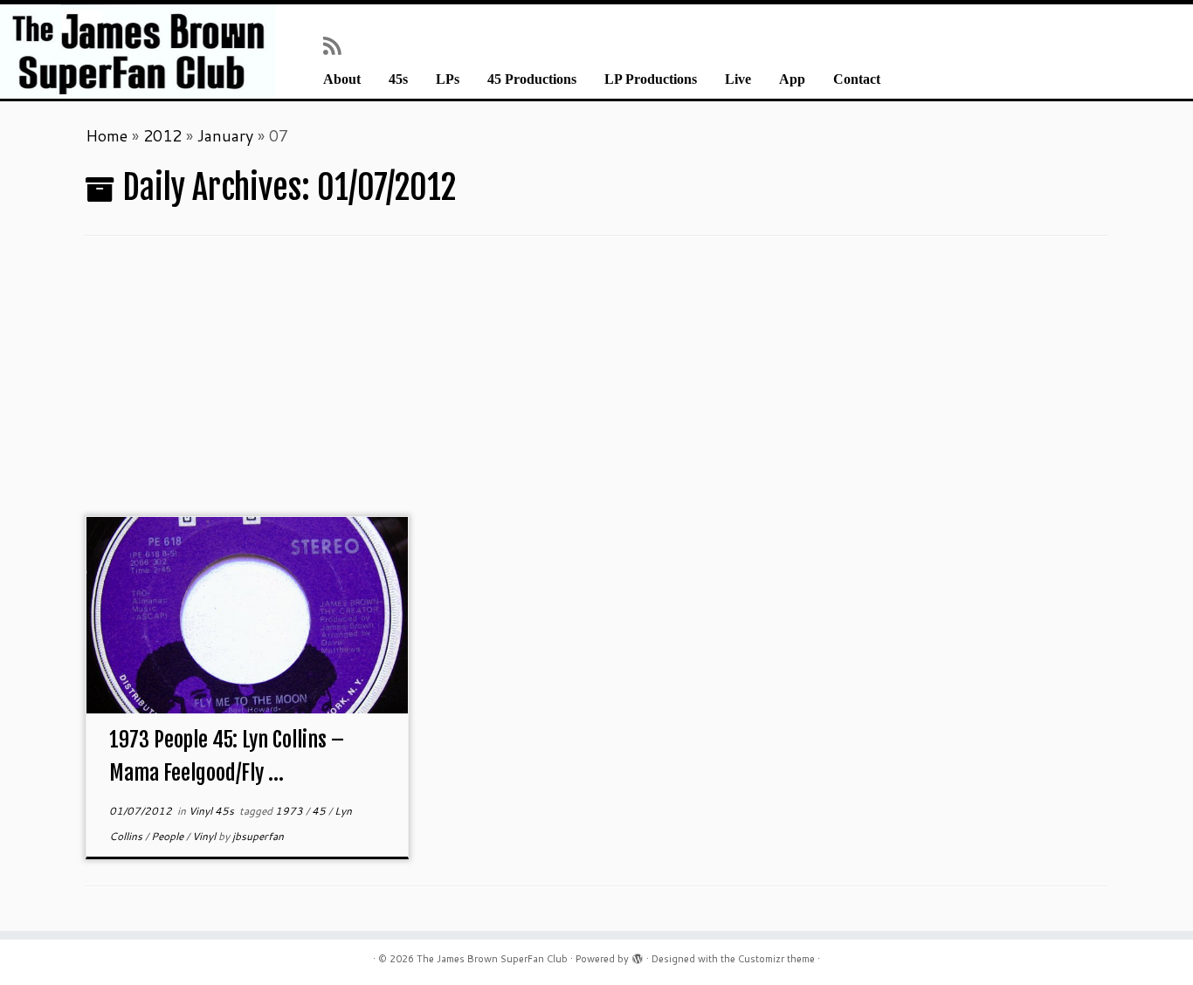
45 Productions (531, 79)
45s (398, 79)
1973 (290, 810)
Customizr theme (776, 959)
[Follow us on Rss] (337, 45)
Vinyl (205, 836)
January (225, 135)
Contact (856, 79)
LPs (447, 79)
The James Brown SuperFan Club (492, 959)
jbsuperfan (258, 836)
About (342, 79)
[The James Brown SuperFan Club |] (137, 51)
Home (107, 135)
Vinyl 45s (213, 810)
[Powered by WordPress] (637, 955)
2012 (162, 135)
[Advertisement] (596, 385)
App (792, 79)
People (168, 836)
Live (738, 79)
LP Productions (650, 79)
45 (320, 810)
